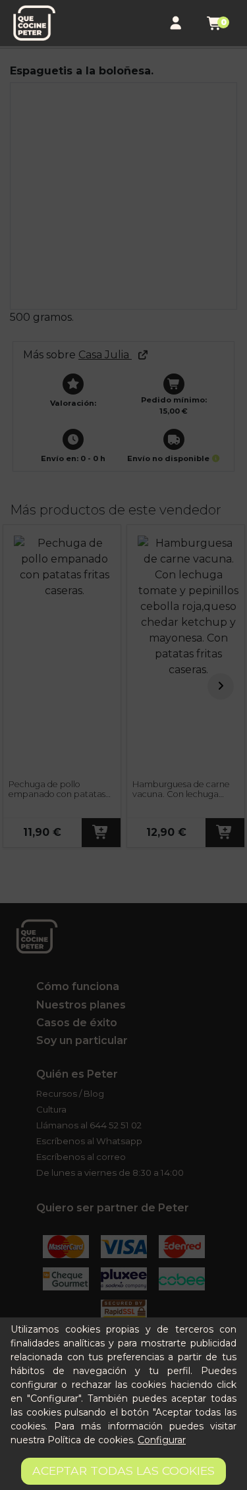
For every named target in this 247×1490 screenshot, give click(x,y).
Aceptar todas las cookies (123, 1470)
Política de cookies (90, 1440)
